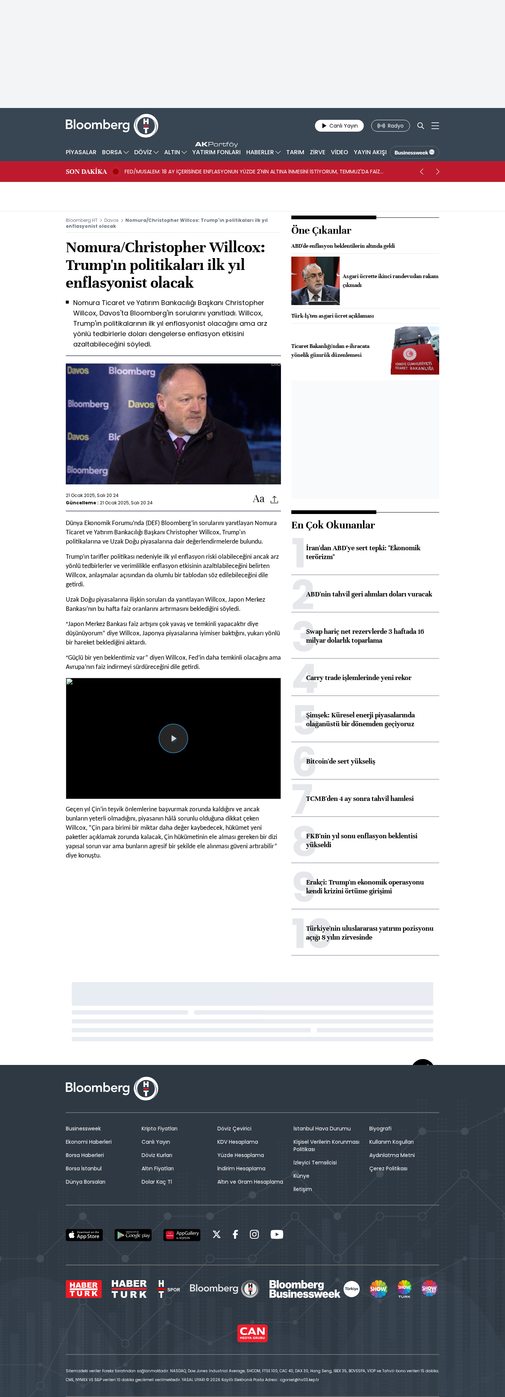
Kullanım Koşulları (391, 1142)
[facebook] (235, 1235)
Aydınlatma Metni (392, 1155)
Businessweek (83, 1128)
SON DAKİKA (86, 171)
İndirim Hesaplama (241, 1168)
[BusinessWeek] (414, 152)
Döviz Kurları (157, 1155)
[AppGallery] (181, 1235)
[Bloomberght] (112, 126)
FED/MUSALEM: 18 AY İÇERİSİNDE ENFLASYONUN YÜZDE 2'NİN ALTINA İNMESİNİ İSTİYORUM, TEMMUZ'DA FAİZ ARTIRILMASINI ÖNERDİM (252, 171)
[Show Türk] (404, 1289)
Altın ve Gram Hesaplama (250, 1181)
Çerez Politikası (388, 1168)
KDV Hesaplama (237, 1142)
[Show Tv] (378, 1289)
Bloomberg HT (82, 220)
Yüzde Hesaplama (240, 1155)
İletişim (303, 1189)
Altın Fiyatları (158, 1168)
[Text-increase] (259, 499)
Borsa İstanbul (84, 1168)
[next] (438, 171)
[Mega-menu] (435, 126)
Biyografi (380, 1128)
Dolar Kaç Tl (157, 1181)
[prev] (421, 171)
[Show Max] (430, 1289)
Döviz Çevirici (234, 1128)
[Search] (420, 126)
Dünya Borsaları (85, 1181)
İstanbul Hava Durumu (322, 1128)
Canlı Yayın (156, 1142)
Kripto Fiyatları (159, 1128)
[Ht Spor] (168, 1289)
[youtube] (277, 1235)
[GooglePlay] (133, 1235)
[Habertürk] (84, 1289)
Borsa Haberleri (85, 1155)
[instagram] (254, 1235)
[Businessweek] (315, 1289)
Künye (301, 1176)
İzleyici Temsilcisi (315, 1162)
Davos (111, 220)
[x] (216, 1235)
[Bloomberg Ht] (225, 1289)
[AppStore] (84, 1235)
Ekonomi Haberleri (89, 1142)
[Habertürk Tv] (129, 1289)
